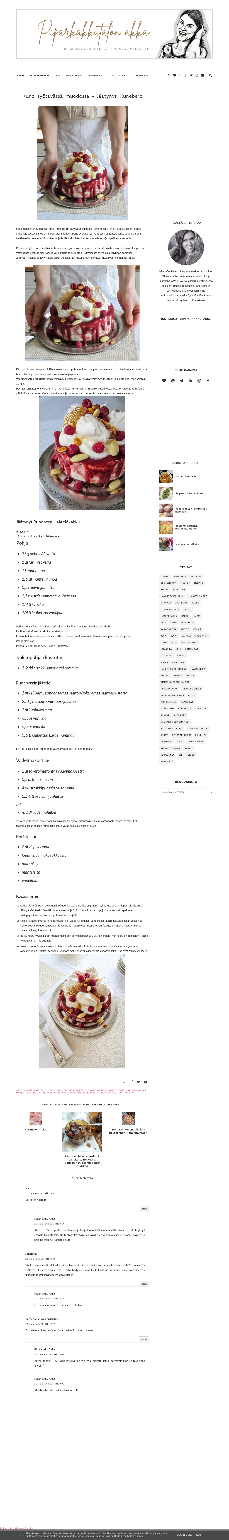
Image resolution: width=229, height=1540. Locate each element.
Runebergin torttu (121, 1092)
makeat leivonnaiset (173, 669)
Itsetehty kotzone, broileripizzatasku (186, 527)
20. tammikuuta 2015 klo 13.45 (40, 1193)
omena (178, 675)
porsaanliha (169, 702)
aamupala (180, 576)
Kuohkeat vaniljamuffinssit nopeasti (191, 510)
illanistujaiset (197, 596)
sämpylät (167, 742)
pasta (190, 675)
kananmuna (188, 623)
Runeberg (49, 1092)
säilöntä (200, 735)
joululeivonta (170, 609)
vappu (188, 748)
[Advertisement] (82, 1483)
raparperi (184, 709)
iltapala (166, 603)
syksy (164, 735)
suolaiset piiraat (172, 728)
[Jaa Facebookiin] (132, 1082)
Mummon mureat (185, 476)
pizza (191, 695)
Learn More (185, 1535)
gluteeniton (34, 1090)
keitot (185, 629)
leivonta (166, 649)
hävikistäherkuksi (172, 596)
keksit (197, 629)
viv (27, 1188)
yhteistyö (167, 761)
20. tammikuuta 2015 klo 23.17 (49, 1223)
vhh (181, 755)
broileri (196, 576)
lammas (186, 636)
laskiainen (201, 636)
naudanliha (198, 669)
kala (163, 623)
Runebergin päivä (94, 1092)
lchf (163, 642)
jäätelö (81, 1090)
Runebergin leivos (69, 1092)
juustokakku (169, 616)
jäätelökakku (97, 1090)
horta (165, 589)
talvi (180, 742)
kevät (174, 636)
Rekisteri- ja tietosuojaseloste (18, 1528)
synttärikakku (181, 735)
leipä (173, 642)
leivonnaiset (189, 642)
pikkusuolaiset (191, 689)
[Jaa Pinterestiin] (145, 1082)
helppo (198, 583)
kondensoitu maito (122, 1090)
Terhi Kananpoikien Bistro (41, 1318)
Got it (200, 1535)
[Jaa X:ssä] (139, 1082)
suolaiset (180, 715)
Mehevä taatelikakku (187, 544)
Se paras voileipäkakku (189, 493)
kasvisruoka (168, 629)
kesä (163, 636)
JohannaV (31, 1253)
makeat (142, 1090)
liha (178, 649)
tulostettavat (170, 748)
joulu (195, 603)
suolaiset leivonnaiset (175, 722)
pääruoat (187, 702)
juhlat (187, 609)
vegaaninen (168, 755)
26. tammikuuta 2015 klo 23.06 (49, 1383)
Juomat (165, 576)
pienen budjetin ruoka (175, 682)
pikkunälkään (169, 689)
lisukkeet (167, 656)
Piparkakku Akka (44, 1218)
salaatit (200, 709)
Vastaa (144, 1208)
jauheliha (181, 603)
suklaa (165, 715)
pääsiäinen (167, 709)
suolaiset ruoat (198, 728)
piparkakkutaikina (172, 695)
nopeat (165, 675)
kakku (185, 616)
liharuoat (191, 649)
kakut (197, 616)
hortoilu (179, 589)
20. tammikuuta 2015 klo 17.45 (40, 1258)
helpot (185, 583)
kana (173, 623)
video (191, 755)
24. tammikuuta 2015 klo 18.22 (40, 1324)
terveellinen (195, 742)
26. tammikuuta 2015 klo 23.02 (49, 1354)
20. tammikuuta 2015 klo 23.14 (49, 1298)
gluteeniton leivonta (59, 1090)
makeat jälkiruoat (29, 1092)
